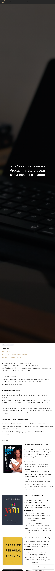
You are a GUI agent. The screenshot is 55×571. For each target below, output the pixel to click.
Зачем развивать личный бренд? (11, 353)
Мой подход (17, 1)
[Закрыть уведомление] (53, 565)
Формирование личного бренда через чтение (15, 354)
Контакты (52, 1)
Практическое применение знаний (12, 357)
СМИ (36, 1)
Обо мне (11, 1)
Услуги (22, 1)
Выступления (41, 1)
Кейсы (27, 1)
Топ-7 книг (6, 356)
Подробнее (44, 568)
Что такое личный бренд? (9, 351)
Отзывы (31, 1)
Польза (46, 1)
